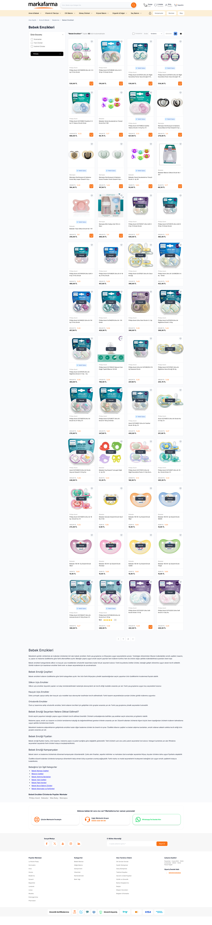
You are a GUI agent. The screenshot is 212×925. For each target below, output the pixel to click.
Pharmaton (32, 900)
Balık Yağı (77, 879)
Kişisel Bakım (101, 13)
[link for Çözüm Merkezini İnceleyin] (55, 819)
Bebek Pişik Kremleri (39, 783)
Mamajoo (161, 123)
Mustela (31, 893)
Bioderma (32, 876)
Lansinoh (31, 886)
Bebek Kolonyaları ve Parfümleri (43, 789)
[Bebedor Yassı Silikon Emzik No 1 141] (81, 206)
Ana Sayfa (32, 20)
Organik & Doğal (119, 13)
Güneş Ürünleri (84, 13)
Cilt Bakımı (69, 13)
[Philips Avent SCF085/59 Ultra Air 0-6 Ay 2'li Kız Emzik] (81, 52)
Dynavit (31, 879)
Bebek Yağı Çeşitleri (39, 780)
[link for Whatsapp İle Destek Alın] (157, 819)
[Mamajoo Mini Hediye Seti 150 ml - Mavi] (111, 206)
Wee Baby (54, 798)
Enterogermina (33, 897)
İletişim (118, 886)
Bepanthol (32, 883)
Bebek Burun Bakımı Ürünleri (42, 786)
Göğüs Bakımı (78, 865)
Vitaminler (77, 872)
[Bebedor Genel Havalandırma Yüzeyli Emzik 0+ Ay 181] (140, 154)
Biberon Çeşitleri (37, 774)
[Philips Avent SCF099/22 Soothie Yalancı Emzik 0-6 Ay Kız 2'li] (140, 103)
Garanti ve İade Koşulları (124, 876)
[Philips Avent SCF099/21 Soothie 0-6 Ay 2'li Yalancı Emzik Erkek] (81, 103)
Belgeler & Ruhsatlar (122, 893)
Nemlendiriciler (79, 876)
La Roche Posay (34, 861)
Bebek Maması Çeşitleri (40, 771)
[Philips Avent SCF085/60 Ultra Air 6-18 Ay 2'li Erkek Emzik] (111, 52)
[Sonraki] (133, 639)
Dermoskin (32, 865)
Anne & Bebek (34, 13)
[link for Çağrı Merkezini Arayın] (106, 819)
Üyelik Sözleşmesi (122, 865)
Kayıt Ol (162, 844)
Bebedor (102, 118)
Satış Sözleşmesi (121, 868)
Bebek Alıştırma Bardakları (41, 777)
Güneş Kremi (78, 868)
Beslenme (55, 20)
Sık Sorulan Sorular (122, 861)
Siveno (31, 872)
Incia (30, 868)
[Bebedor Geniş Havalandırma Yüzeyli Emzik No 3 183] (111, 103)
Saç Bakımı (135, 13)
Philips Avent (73, 68)
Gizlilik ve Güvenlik (122, 879)
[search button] (133, 5)
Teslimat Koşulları (121, 872)
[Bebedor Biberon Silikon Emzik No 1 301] (170, 154)
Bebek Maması (78, 861)
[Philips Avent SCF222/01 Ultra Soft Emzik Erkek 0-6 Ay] (140, 592)
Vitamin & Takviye (52, 13)
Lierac (31, 890)
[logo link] (43, 5)
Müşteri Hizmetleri (122, 890)
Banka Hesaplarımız (122, 883)
